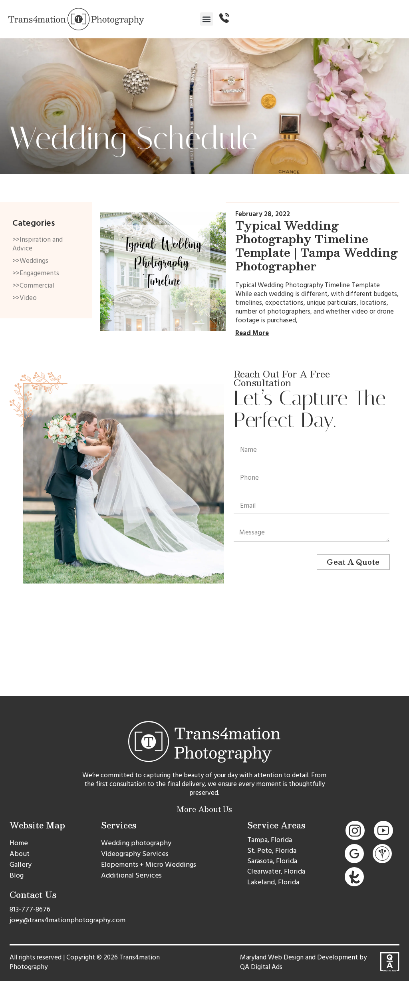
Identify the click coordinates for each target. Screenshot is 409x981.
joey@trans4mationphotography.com (67, 920)
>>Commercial (33, 285)
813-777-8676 (30, 909)
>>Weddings (30, 260)
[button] (206, 19)
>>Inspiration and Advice (37, 244)
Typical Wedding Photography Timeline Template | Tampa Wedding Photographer (316, 245)
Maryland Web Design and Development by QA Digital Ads (303, 962)
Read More (252, 333)
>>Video (24, 298)
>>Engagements (35, 273)
